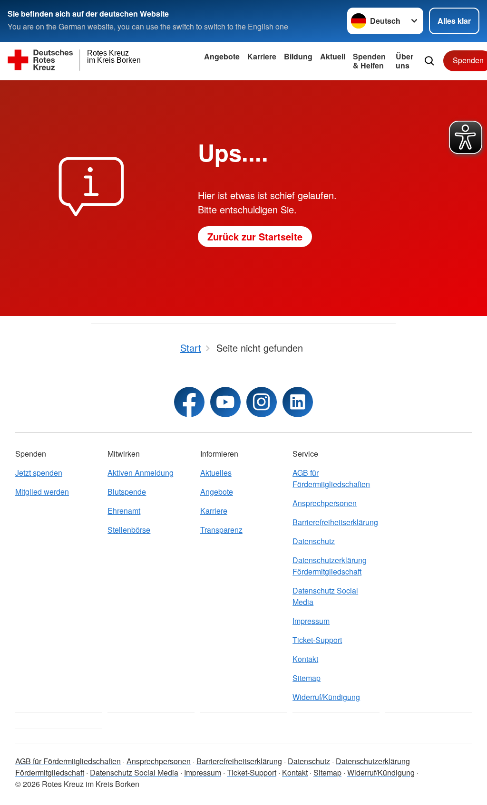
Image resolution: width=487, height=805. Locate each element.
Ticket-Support (317, 639)
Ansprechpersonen (324, 503)
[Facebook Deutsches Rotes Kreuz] (189, 402)
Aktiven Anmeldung (140, 472)
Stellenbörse (128, 529)
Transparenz (221, 529)
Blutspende (126, 491)
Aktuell (332, 56)
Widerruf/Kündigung (326, 696)
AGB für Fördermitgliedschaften (331, 478)
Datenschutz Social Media (325, 596)
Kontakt (305, 658)
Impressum (311, 620)
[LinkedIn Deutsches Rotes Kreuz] (297, 402)
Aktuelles (216, 472)
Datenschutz (313, 541)
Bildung (298, 56)
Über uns (404, 61)
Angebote (222, 56)
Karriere (261, 56)
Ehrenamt (123, 510)
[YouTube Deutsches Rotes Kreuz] (225, 402)
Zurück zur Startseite (254, 236)
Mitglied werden (42, 491)
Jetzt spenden (38, 472)
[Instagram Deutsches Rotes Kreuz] (261, 402)
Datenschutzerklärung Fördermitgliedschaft (329, 566)
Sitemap (306, 677)
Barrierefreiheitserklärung (335, 522)
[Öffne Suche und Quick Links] (429, 60)
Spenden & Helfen (369, 61)
